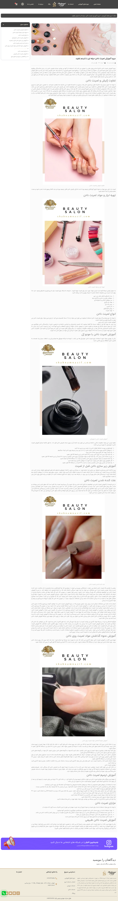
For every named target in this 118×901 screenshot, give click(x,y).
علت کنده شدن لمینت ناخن (20, 43)
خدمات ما (71, 4)
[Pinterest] (14, 893)
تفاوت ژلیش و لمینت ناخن (20, 30)
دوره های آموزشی (83, 4)
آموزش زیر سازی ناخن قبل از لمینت (18, 41)
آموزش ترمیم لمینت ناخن (20, 49)
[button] (3, 24)
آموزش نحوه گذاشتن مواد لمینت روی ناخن (16, 46)
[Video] (6, 893)
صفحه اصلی (97, 4)
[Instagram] (18, 893)
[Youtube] (10, 893)
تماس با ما (30, 4)
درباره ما (40, 4)
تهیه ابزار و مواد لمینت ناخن (20, 33)
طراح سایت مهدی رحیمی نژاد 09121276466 (59, 898)
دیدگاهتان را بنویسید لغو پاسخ (19, 57)
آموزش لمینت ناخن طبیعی (20, 54)
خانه (114, 15)
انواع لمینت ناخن (22, 35)
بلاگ (49, 4)
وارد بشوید (99, 864)
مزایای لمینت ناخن (22, 51)
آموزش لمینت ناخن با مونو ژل (19, 38)
